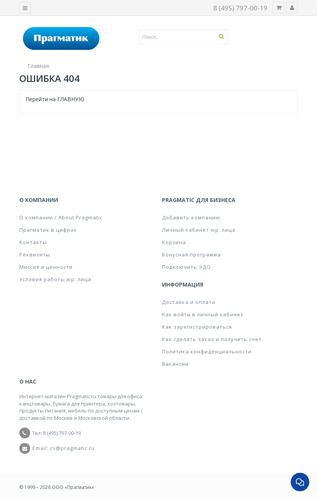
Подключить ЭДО (186, 266)
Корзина (174, 242)
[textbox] (186, 37)
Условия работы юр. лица (55, 279)
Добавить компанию (191, 217)
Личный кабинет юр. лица (198, 229)
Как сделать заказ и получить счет (212, 339)
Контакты (33, 242)
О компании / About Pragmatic (60, 217)
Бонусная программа (191, 254)
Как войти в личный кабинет (203, 314)
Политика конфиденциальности (207, 351)
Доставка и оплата (188, 302)
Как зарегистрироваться (197, 326)
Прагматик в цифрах (48, 229)
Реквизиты (34, 254)
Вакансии (175, 363)
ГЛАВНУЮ (70, 99)
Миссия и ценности (46, 266)
